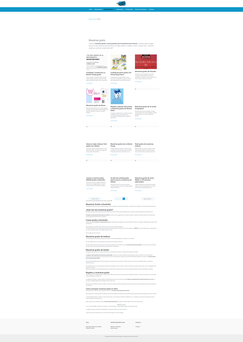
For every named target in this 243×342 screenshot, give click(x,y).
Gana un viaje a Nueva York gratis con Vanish (96, 145)
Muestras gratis (114, 328)
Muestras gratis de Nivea (95, 105)
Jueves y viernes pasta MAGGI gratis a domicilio (95, 179)
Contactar (137, 326)
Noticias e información (116, 326)
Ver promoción (89, 83)
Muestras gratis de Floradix (145, 71)
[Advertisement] (121, 29)
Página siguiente (147, 198)
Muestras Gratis (92, 19)
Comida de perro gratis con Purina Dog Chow (121, 74)
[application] (113, 9)
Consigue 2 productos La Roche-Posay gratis (95, 74)
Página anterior (95, 198)
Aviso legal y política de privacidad (93, 326)
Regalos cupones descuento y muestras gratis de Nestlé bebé (121, 108)
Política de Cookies (90, 328)
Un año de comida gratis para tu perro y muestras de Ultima (121, 180)
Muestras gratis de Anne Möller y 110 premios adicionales (144, 180)
